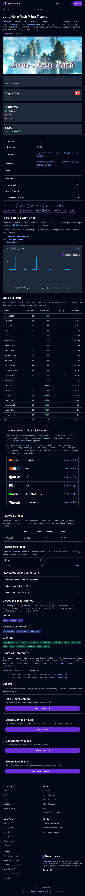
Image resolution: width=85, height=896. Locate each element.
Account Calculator (12, 873)
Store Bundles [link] (11, 210)
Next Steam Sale (10, 869)
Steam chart (15, 230)
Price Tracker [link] (38, 206)
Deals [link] (64, 206)
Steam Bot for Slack (12, 865)
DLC (5, 795)
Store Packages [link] (27, 210)
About (49, 891)
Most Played (48, 795)
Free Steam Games (51, 832)
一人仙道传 (8, 565)
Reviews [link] (24, 206)
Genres (6, 823)
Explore (78, 3)
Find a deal (41, 729)
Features (9, 179)
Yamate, (75, 153)
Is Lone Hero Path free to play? (18, 592)
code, (61, 153)
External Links (11, 185)
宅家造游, (67, 153)
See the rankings (41, 750)
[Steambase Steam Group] (47, 870)
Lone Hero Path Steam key (17, 441)
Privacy (25, 891)
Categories (8, 828)
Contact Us (58, 891)
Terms (33, 891)
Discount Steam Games (53, 828)
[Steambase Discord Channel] (43, 870)
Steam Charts (9, 808)
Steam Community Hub (58, 677)
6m (13, 249)
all (23, 249)
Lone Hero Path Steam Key (18, 237)
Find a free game (41, 708)
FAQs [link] (73, 210)
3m (7, 249)
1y (18, 249)
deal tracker (17, 24)
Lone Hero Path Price (37, 10)
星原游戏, (40, 165)
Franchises (8, 845)
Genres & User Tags (13, 191)
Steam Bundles (13, 242)
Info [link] (40, 210)
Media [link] (50, 210)
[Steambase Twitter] (51, 870)
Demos (6, 799)
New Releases (49, 804)
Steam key (30, 24)
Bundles (7, 804)
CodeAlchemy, (53, 153)
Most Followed (49, 799)
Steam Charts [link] (11, 206)
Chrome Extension (11, 856)
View (78, 538)
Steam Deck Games (51, 813)
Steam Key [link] (52, 206)
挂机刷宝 (15, 225)
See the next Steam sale (41, 771)
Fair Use (41, 891)
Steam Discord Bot (11, 860)
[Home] (3, 10)
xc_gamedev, (42, 153)
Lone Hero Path (21, 10)
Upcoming (47, 808)
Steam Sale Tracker (15, 239)
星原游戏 (40, 156)
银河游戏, (74, 162)
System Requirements (14, 197)
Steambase (46, 861)
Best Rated (47, 791)
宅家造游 (48, 165)
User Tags (8, 832)
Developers (8, 836)
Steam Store (62, 675)
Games (10, 10)
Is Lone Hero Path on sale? (16, 586)
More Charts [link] (62, 210)
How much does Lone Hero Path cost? (21, 580)
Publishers (8, 841)
